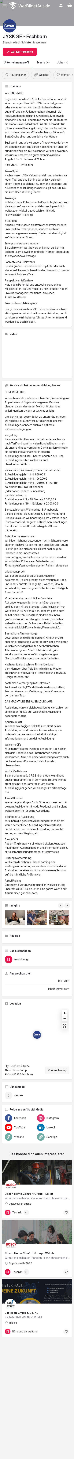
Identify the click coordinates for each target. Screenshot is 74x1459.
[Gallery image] (15, 917)
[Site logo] (30, 5)
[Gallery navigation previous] (61, 905)
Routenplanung (57, 1070)
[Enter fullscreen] (64, 1026)
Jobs (62, 62)
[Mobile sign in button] (60, 5)
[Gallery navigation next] (67, 905)
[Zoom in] (64, 1013)
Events (42, 62)
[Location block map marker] (37, 1035)
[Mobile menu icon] (4, 5)
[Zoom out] (64, 1018)
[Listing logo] (9, 25)
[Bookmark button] (66, 1212)
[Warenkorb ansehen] (69, 5)
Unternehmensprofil (16, 62)
